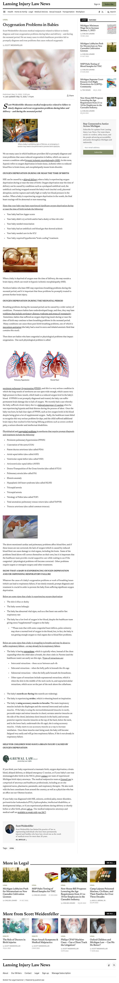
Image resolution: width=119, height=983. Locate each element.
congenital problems (27, 431)
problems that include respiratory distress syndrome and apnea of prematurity (37, 314)
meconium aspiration (12, 327)
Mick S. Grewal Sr (98, 900)
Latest (83, 20)
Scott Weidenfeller (13, 45)
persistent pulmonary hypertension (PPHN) (22, 388)
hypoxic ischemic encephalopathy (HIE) (42, 160)
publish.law (39, 980)
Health (6, 936)
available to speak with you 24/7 (32, 812)
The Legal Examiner (16, 980)
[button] (45, 973)
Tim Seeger (86, 90)
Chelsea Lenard (88, 34)
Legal (5, 20)
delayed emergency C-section (50, 405)
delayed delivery (30, 180)
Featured (92, 20)
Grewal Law (66, 779)
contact (44, 776)
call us (29, 809)
